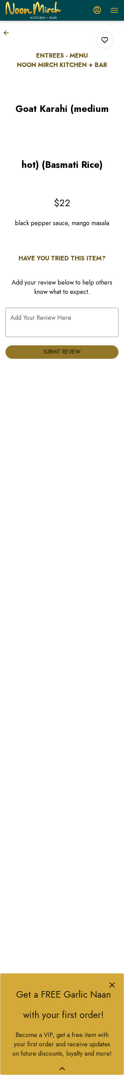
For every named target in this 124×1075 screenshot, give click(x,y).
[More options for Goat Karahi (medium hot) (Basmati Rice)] (104, 40)
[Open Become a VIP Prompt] (62, 1068)
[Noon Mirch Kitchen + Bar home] (37, 10)
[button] (8, 32)
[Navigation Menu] (114, 10)
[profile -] (97, 10)
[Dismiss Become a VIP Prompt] (112, 985)
